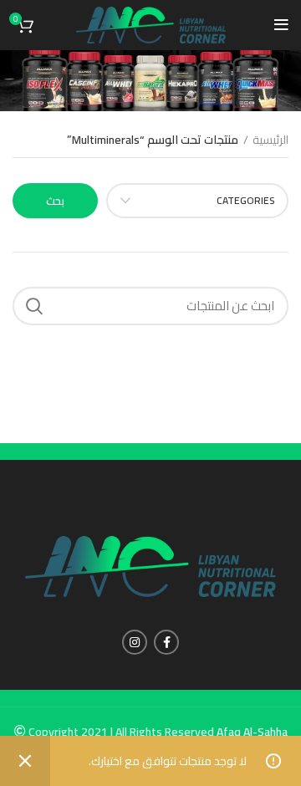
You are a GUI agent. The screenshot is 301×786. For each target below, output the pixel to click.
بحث (55, 201)
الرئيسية (270, 140)
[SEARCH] (35, 306)
